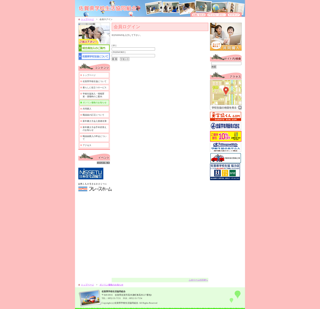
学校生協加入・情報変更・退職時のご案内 (93, 95)
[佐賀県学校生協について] (94, 59)
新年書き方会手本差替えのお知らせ (94, 128)
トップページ (87, 19)
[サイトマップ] (234, 16)
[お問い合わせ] (198, 16)
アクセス (87, 145)
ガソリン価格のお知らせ (94, 102)
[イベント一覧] (103, 163)
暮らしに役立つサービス (94, 87)
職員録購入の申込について (94, 137)
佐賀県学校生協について (94, 81)
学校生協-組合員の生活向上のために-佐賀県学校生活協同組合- (111, 8)
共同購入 (87, 108)
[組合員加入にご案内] (94, 51)
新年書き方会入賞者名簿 (94, 121)
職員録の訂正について (93, 115)
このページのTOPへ (198, 280)
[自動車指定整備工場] (225, 163)
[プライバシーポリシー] (216, 16)
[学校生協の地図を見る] (226, 109)
